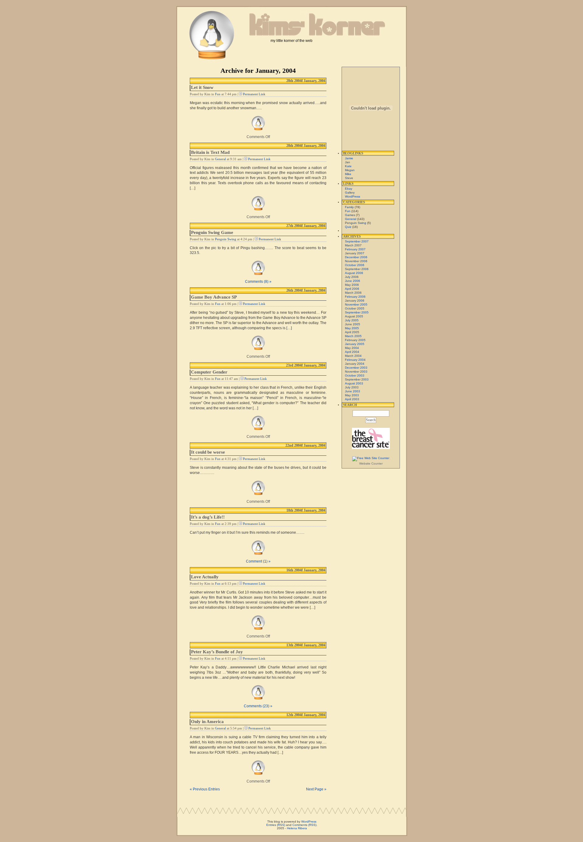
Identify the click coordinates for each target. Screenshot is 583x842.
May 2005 (352, 328)
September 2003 (357, 379)
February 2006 (355, 296)
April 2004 (352, 351)
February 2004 (355, 359)
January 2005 (354, 344)
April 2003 (352, 399)
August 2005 (354, 316)
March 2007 (353, 245)
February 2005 (355, 340)
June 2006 (352, 280)
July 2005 (352, 320)
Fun (217, 94)
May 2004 (352, 348)
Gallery (350, 192)
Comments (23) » (258, 706)
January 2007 (354, 253)
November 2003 (356, 371)
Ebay (348, 188)
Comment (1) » (258, 561)
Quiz (348, 226)
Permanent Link (254, 94)
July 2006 (352, 277)
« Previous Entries (205, 789)
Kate (348, 166)
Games (350, 215)
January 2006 (354, 300)
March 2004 (353, 355)
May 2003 (352, 395)
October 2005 (354, 308)
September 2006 (357, 269)
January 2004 (354, 363)
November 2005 (356, 304)
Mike (348, 174)
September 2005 (357, 312)
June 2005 (352, 324)
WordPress (352, 196)
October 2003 (354, 375)
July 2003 (352, 387)
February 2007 (355, 249)
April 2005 (352, 332)
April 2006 (352, 288)
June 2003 (352, 391)
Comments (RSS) (304, 825)
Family (349, 207)
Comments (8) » (258, 281)
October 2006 (354, 265)
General (220, 159)
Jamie (349, 158)
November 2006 (356, 261)
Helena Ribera (297, 828)
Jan (347, 162)
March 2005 (353, 336)
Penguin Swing (225, 239)
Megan (350, 170)
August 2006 (354, 273)
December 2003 (356, 367)
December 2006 (356, 257)
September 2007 (357, 241)
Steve (349, 178)
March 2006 (353, 292)
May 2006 (352, 284)
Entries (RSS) (275, 825)
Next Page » (316, 789)
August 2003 (354, 383)
